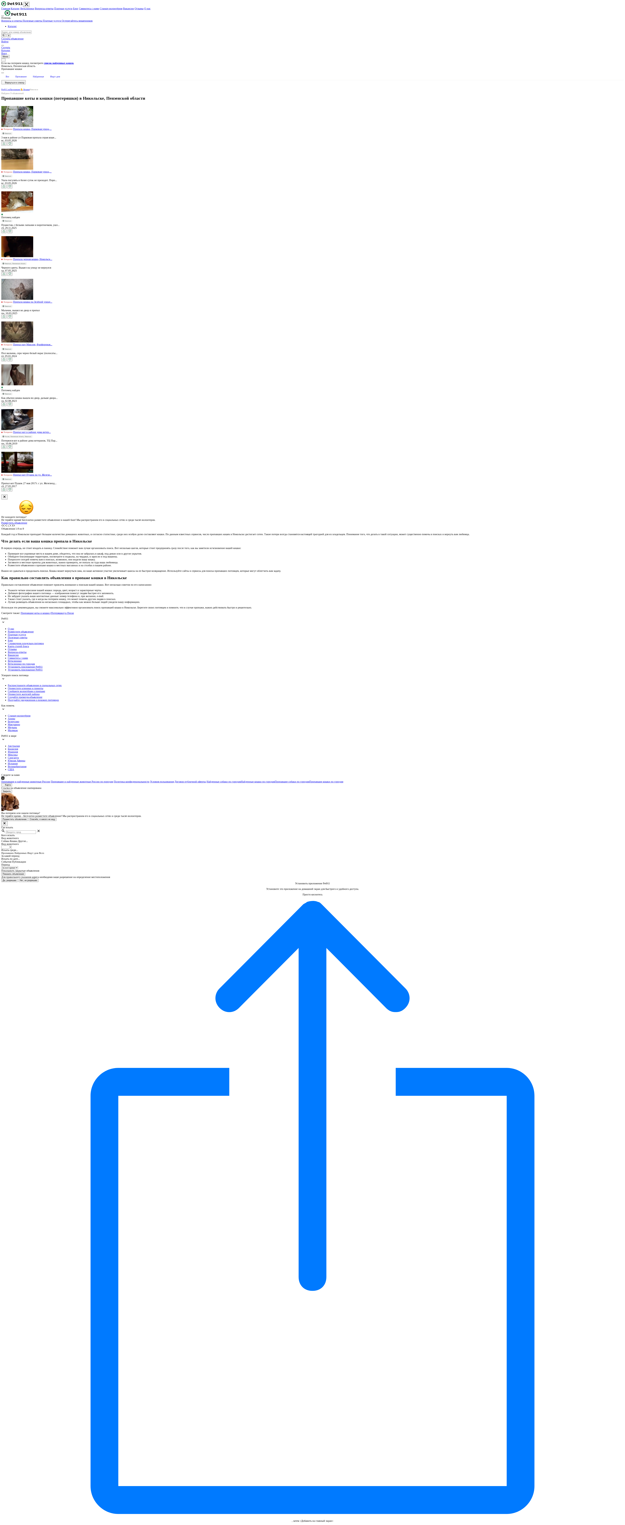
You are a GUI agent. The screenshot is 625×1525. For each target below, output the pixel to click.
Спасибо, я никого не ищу (42, 819)
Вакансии (128, 8)
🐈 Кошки (25, 89)
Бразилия (13, 749)
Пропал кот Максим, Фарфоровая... (32, 344)
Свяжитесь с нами (89, 8)
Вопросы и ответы (12, 20)
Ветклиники (27, 8)
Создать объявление (12, 38)
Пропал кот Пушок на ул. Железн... (32, 474)
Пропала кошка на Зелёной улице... (32, 301)
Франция (13, 751)
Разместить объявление (14, 522)
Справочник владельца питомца (26, 643)
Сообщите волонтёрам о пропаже (26, 691)
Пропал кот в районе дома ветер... (32, 432)
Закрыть (7, 791)
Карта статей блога (18, 646)
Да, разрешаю (9, 880)
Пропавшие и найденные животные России (25, 781)
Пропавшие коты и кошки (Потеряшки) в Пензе (47, 613)
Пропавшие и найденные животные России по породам (82, 781)
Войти (4, 41)
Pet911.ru (5, 89)
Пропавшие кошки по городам (326, 781)
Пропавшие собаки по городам (292, 781)
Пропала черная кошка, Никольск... (32, 259)
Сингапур (13, 757)
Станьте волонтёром (111, 8)
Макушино (14, 724)
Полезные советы (33, 20)
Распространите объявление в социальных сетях (35, 685)
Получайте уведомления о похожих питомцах (33, 700)
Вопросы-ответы (44, 8)
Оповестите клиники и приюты (25, 688)
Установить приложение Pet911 (25, 666)
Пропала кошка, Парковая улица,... (32, 129)
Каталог (15, 8)
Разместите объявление (21, 631)
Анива (11, 718)
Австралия (14, 746)
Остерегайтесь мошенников (77, 20)
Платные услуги (63, 8)
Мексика (13, 754)
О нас (147, 8)
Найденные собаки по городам (224, 781)
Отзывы (139, 8)
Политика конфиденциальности (131, 781)
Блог (75, 8)
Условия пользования (162, 781)
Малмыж (13, 730)
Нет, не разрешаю (28, 880)
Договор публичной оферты (190, 781)
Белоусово (13, 721)
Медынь (12, 727)
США (11, 769)
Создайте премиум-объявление (25, 697)
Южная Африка (16, 760)
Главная (5, 8)
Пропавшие (15, 89)
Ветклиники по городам (21, 664)
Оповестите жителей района (24, 694)
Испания (13, 763)
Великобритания (17, 766)
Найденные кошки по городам (258, 781)
